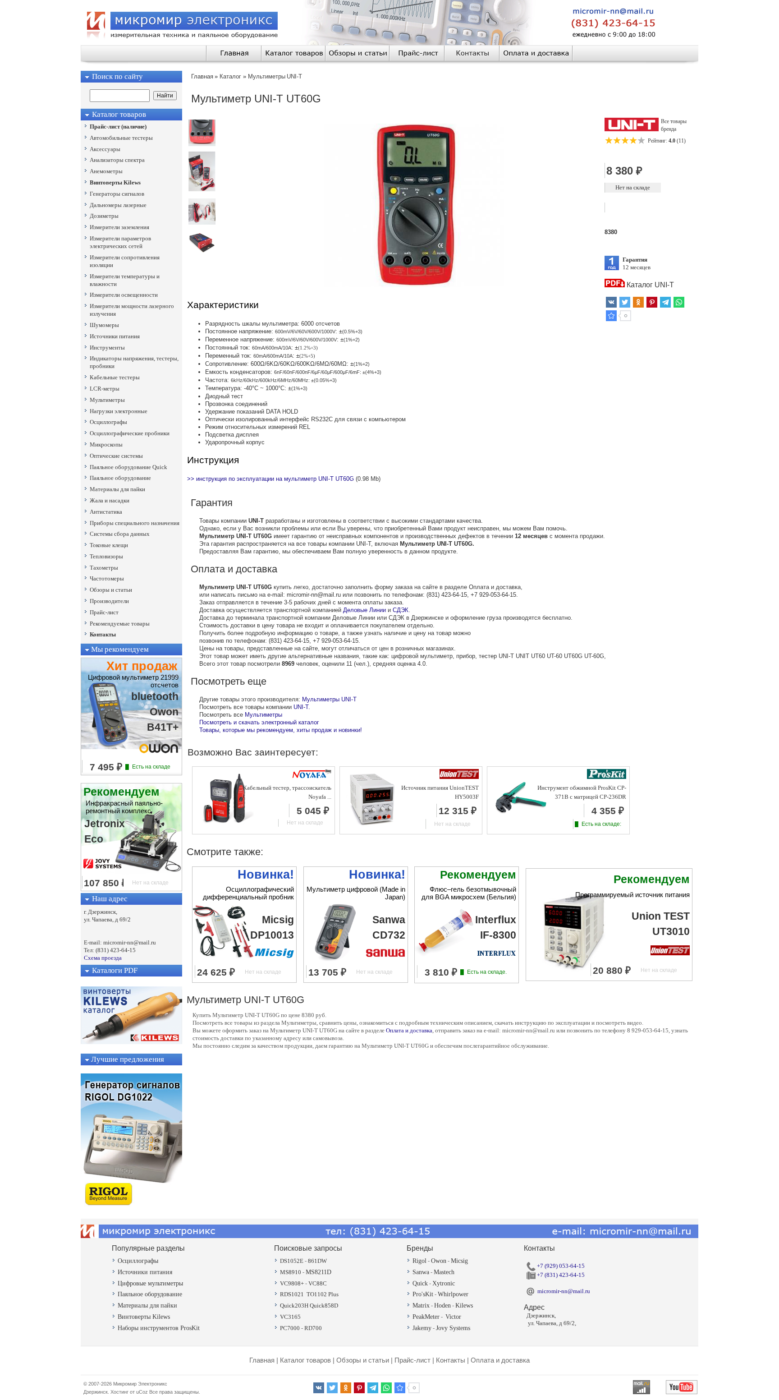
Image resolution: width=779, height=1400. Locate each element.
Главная (262, 1360)
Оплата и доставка (409, 1030)
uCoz (142, 1392)
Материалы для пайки (147, 1305)
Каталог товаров (305, 1360)
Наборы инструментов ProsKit (159, 1328)
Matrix (421, 1305)
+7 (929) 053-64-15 (560, 1265)
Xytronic (443, 1283)
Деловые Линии (364, 610)
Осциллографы (138, 1260)
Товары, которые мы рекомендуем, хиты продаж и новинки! (280, 730)
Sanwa (420, 1272)
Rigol (419, 1260)
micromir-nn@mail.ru (563, 1291)
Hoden (442, 1305)
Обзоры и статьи (362, 1360)
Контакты (450, 1360)
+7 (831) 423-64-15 (560, 1274)
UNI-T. (301, 707)
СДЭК (400, 610)
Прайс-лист (412, 1360)
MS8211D (318, 1272)
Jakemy (421, 1328)
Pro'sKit (422, 1294)
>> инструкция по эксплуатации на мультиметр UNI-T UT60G (270, 478)
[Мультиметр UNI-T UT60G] (201, 144)
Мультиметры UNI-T (329, 699)
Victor (453, 1316)
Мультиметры (263, 714)
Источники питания (145, 1272)
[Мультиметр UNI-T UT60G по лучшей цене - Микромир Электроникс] (611, 315)
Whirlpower (453, 1294)
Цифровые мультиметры (150, 1283)
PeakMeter (426, 1316)
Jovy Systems (453, 1328)
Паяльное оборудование (150, 1294)
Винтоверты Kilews (144, 1316)
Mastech (444, 1272)
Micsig (459, 1260)
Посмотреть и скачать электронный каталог (259, 722)
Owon (438, 1260)
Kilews (464, 1305)
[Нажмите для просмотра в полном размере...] (414, 285)
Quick (420, 1283)
